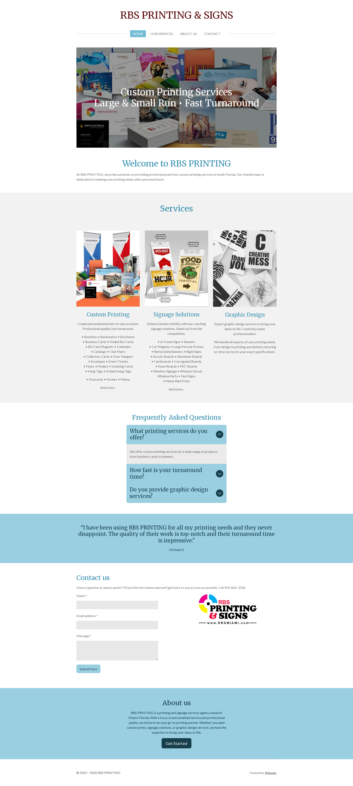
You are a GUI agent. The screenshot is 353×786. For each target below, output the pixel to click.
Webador (271, 773)
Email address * (87, 616)
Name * (81, 596)
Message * (83, 636)
